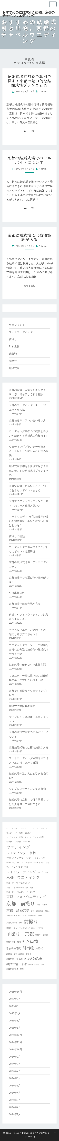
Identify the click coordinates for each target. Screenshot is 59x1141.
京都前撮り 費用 (35, 915)
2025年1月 (15, 1027)
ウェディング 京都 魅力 (17, 837)
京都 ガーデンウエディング (18, 883)
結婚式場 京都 (16, 964)
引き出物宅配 (13, 948)
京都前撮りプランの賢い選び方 (27, 420)
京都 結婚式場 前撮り (40, 911)
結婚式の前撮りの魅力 (22, 706)
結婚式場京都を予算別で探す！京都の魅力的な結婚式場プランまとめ (29, 80)
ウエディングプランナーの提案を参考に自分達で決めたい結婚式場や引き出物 (28, 649)
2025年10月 (15, 991)
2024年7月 (15, 1071)
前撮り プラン (37, 928)
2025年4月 (15, 1013)
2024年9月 (15, 1056)
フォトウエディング (21, 872)
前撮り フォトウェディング (18, 928)
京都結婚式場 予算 (14, 923)
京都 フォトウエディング (26, 897)
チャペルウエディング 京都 (37, 863)
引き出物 (14, 346)
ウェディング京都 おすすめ (18, 842)
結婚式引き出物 (15, 968)
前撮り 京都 (20, 934)
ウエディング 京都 (21, 853)
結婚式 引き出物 (16, 959)
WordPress (43, 1132)
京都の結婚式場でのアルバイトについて (30, 160)
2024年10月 (15, 1049)
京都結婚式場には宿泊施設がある (29, 237)
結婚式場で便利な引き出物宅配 (27, 664)
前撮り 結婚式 (41, 935)
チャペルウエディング (15, 863)
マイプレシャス (43, 872)
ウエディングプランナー (19, 857)
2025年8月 (15, 998)
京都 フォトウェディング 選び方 (20, 892)
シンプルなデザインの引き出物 (27, 788)
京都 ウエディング (23, 877)
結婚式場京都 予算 (36, 964)
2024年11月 (15, 1042)
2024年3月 (15, 1099)
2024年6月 (15, 1078)
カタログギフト (41, 858)
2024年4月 (15, 1092)
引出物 (28, 947)
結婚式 (13, 361)
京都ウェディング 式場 (16, 915)
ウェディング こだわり (16, 828)
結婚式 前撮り (25, 954)
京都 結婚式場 (17, 910)
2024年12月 (15, 1034)
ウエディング (17, 324)
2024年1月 (15, 1114)
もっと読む (30, 130)
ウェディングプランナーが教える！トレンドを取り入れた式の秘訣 (28, 451)
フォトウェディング (21, 332)
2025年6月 (15, 1006)
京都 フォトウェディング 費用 (19, 888)
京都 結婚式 (41, 905)
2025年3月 (15, 1020)
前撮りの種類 (17, 536)
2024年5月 (15, 1085)
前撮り (13, 339)
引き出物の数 (17, 592)
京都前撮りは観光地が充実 (24, 603)
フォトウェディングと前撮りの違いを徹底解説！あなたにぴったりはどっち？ (28, 521)
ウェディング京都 (36, 837)
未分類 (13, 353)
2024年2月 (15, 1107)
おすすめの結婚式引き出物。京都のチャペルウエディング (28, 13)
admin (43, 91)
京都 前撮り (20, 903)
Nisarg (31, 1136)
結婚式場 (14, 368)
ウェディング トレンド (37, 828)
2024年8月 (15, 1063)
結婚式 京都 (11, 954)
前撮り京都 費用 (13, 942)
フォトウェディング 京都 (17, 867)
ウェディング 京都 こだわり (19, 833)
